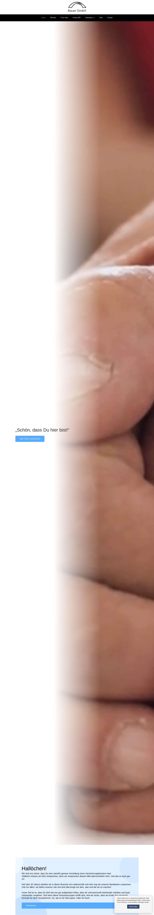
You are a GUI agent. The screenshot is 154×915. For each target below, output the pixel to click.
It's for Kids (64, 17)
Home (43, 17)
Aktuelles (53, 17)
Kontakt (110, 17)
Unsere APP (77, 17)
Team (101, 17)
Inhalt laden (133, 906)
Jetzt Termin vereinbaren (30, 439)
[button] (90, 17)
